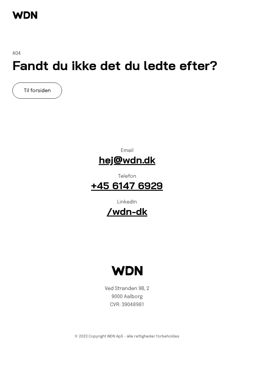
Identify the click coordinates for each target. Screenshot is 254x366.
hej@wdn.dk (127, 160)
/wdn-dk (127, 211)
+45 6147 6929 (127, 185)
